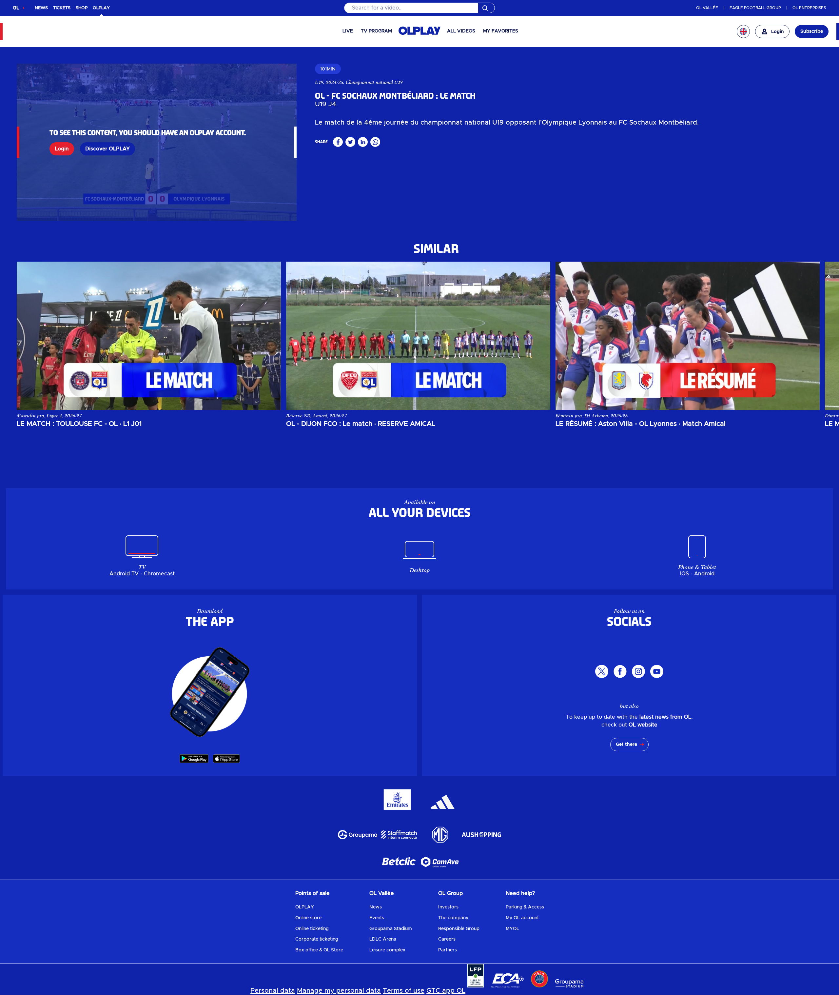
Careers (447, 939)
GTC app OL (445, 990)
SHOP (82, 8)
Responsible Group (458, 928)
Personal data (272, 990)
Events (376, 918)
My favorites (500, 31)
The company (453, 918)
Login (62, 148)
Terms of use (403, 990)
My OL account (522, 918)
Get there (626, 744)
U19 (319, 82)
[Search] (419, 8)
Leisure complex (387, 950)
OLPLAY (304, 907)
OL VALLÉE (707, 8)
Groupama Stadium (390, 928)
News (375, 907)
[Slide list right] (807, 335)
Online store (308, 918)
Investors (448, 907)
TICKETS (61, 8)
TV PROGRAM (376, 31)
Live (347, 31)
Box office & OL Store (319, 950)
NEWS (41, 8)
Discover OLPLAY (107, 148)
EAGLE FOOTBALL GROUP (755, 8)
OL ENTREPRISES (809, 8)
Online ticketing (312, 928)
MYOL (512, 928)
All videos (461, 31)
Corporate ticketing (316, 939)
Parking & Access (525, 907)
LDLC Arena (382, 939)
